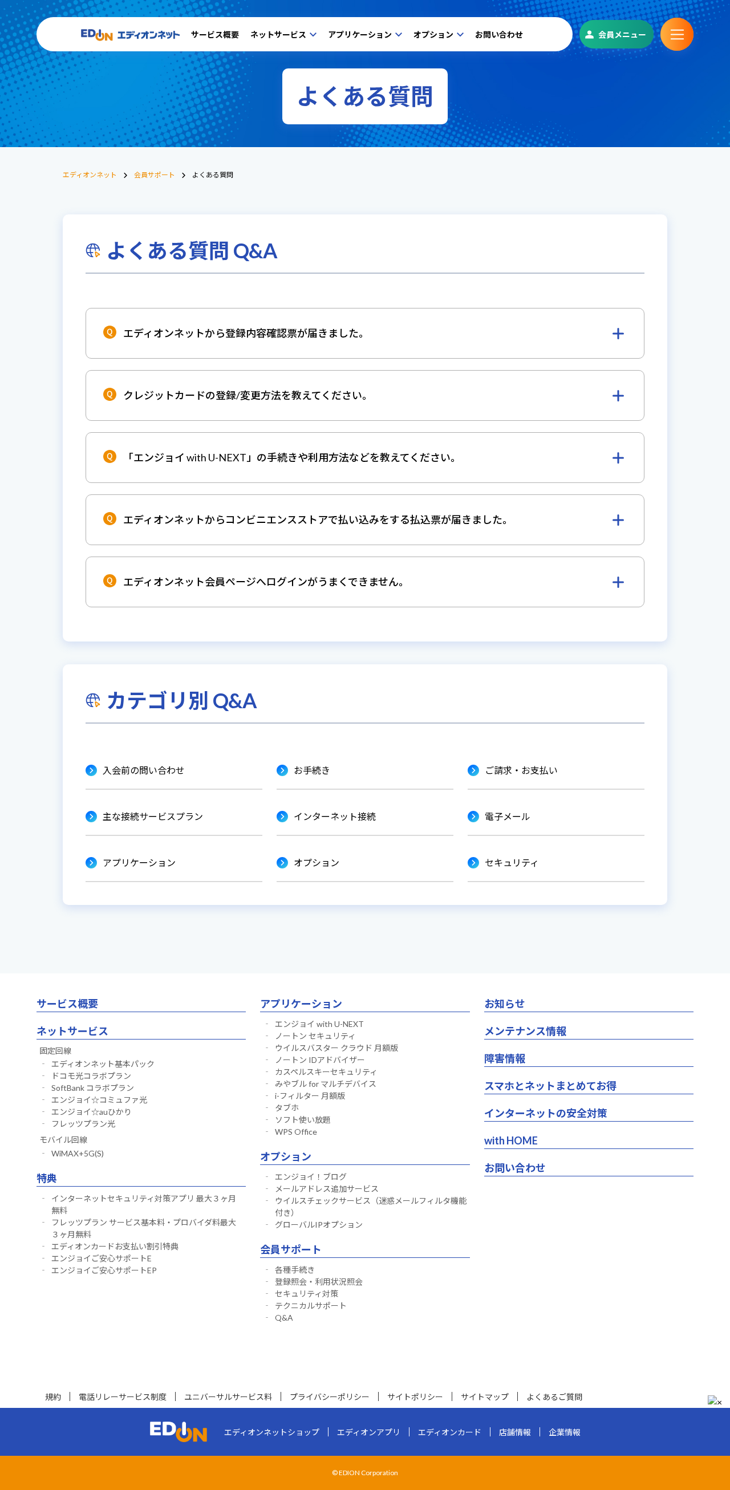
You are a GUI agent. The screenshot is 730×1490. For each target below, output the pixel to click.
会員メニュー (622, 34)
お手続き (312, 770)
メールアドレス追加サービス (327, 1188)
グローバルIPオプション (319, 1224)
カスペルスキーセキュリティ (326, 1072)
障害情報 (504, 1058)
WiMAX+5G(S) (77, 1153)
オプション (433, 34)
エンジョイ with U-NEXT (319, 1024)
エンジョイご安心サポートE (101, 1258)
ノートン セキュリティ (315, 1036)
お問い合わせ (499, 34)
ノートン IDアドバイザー (320, 1060)
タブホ (287, 1108)
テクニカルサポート (311, 1305)
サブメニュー (677, 34)
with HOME (511, 1140)
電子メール (507, 816)
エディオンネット (90, 174)
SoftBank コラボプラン (92, 1088)
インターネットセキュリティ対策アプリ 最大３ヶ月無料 (143, 1204)
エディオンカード (449, 1432)
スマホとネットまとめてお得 (550, 1085)
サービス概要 (215, 34)
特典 (46, 1178)
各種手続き (295, 1269)
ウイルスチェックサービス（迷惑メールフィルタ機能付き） (371, 1206)
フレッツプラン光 (83, 1123)
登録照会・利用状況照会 (319, 1281)
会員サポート (154, 174)
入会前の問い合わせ (144, 770)
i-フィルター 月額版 (310, 1096)
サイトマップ (485, 1397)
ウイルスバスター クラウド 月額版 (336, 1048)
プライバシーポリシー (330, 1397)
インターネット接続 (335, 816)
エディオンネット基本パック (103, 1064)
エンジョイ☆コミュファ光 (99, 1100)
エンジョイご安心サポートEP (104, 1270)
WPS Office (296, 1131)
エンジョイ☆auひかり (91, 1112)
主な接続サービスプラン (153, 816)
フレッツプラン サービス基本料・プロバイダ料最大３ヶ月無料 (143, 1228)
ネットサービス (278, 34)
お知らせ (504, 1003)
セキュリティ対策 (306, 1293)
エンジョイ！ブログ (311, 1177)
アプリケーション (360, 34)
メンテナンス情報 (525, 1031)
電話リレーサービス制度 (123, 1397)
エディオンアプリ (368, 1432)
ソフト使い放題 (303, 1119)
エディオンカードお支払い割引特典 (115, 1246)
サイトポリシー (415, 1397)
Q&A (284, 1317)
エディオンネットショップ (271, 1432)
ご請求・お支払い (521, 770)
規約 (53, 1397)
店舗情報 (515, 1432)
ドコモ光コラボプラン (91, 1076)
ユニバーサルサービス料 (228, 1397)
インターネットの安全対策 (545, 1113)
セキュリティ (512, 862)
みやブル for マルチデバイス (325, 1084)
